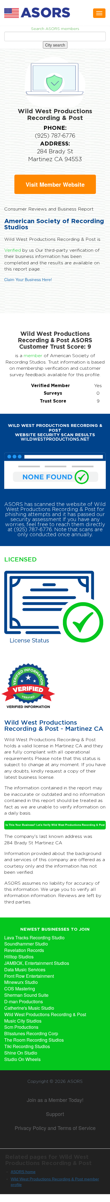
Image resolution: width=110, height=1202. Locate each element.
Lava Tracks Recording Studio (34, 938)
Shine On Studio (20, 1053)
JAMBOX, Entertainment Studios (36, 963)
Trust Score (53, 400)
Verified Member (50, 385)
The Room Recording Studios (34, 1040)
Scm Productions (21, 1027)
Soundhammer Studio (26, 944)
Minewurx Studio (21, 982)
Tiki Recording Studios (27, 1046)
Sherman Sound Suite (26, 995)
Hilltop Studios (19, 957)
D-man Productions (23, 1001)
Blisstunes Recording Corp (31, 1033)
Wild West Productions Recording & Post (45, 1014)
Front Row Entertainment (29, 976)
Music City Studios (22, 1021)
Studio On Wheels (22, 1059)
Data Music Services (24, 970)
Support (55, 1113)
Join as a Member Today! (55, 1099)
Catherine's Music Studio (29, 1008)
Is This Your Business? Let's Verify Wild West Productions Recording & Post (55, 825)
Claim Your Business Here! (28, 279)
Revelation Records (24, 950)
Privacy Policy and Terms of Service (55, 1127)
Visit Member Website (55, 184)
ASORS (75, 1081)
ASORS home (23, 1171)
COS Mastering (19, 989)
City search (55, 45)
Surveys (53, 393)
